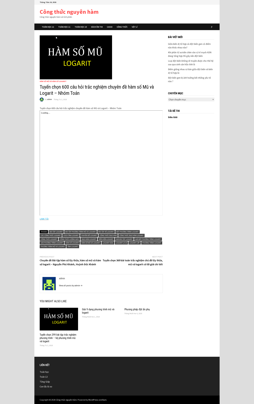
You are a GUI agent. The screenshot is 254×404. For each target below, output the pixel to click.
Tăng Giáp (45, 381)
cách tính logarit (71, 235)
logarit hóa (108, 243)
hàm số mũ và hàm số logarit (53, 81)
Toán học (44, 371)
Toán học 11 (64, 26)
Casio (109, 26)
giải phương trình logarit (52, 243)
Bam (104, 399)
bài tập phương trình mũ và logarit (80, 232)
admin (49, 99)
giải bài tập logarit (124, 239)
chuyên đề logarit (89, 235)
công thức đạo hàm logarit (131, 235)
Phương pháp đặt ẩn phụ (137, 309)
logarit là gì (121, 243)
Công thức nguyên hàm (69, 11)
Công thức (122, 26)
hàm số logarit (72, 243)
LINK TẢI (44, 218)
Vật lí (134, 26)
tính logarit (72, 246)
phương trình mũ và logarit (53, 246)
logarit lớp (135, 243)
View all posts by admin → (70, 285)
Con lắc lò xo (46, 386)
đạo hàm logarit (89, 239)
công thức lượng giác (69, 239)
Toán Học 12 (48, 26)
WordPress (93, 399)
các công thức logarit (51, 235)
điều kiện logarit (106, 239)
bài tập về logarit (106, 232)
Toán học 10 (81, 26)
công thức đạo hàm (108, 235)
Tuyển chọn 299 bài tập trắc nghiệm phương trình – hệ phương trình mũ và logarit (58, 338)
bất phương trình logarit (127, 232)
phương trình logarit (151, 243)
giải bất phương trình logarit (148, 239)
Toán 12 (44, 376)
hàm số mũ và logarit (90, 243)
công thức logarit (49, 239)
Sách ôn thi (97, 26)
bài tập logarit (56, 232)
